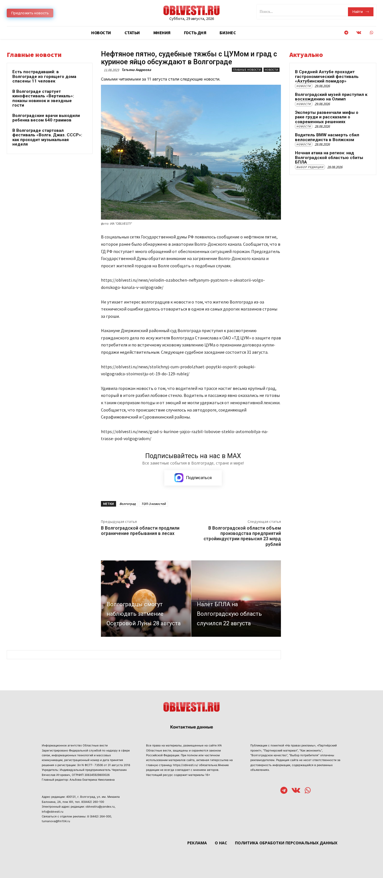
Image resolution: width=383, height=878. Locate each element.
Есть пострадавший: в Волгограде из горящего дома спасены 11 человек (44, 76)
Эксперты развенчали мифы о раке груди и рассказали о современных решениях (326, 117)
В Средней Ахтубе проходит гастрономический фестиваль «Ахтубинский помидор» (327, 76)
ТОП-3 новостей (153, 504)
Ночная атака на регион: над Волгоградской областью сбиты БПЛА (329, 157)
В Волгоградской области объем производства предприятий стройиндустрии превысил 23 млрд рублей (242, 536)
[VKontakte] (359, 33)
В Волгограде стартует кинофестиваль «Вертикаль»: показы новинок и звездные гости (43, 98)
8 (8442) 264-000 (99, 816)
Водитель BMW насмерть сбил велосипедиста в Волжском (327, 137)
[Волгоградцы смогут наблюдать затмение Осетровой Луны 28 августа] (146, 598)
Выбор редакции (310, 167)
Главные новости (247, 70)
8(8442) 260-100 (92, 801)
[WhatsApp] (371, 33)
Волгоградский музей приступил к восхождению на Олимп (331, 97)
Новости (271, 70)
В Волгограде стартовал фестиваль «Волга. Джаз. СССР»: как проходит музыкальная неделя (47, 137)
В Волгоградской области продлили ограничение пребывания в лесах (140, 530)
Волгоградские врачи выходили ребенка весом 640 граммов (46, 118)
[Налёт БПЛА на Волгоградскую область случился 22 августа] (236, 598)
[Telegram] (346, 33)
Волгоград (127, 504)
